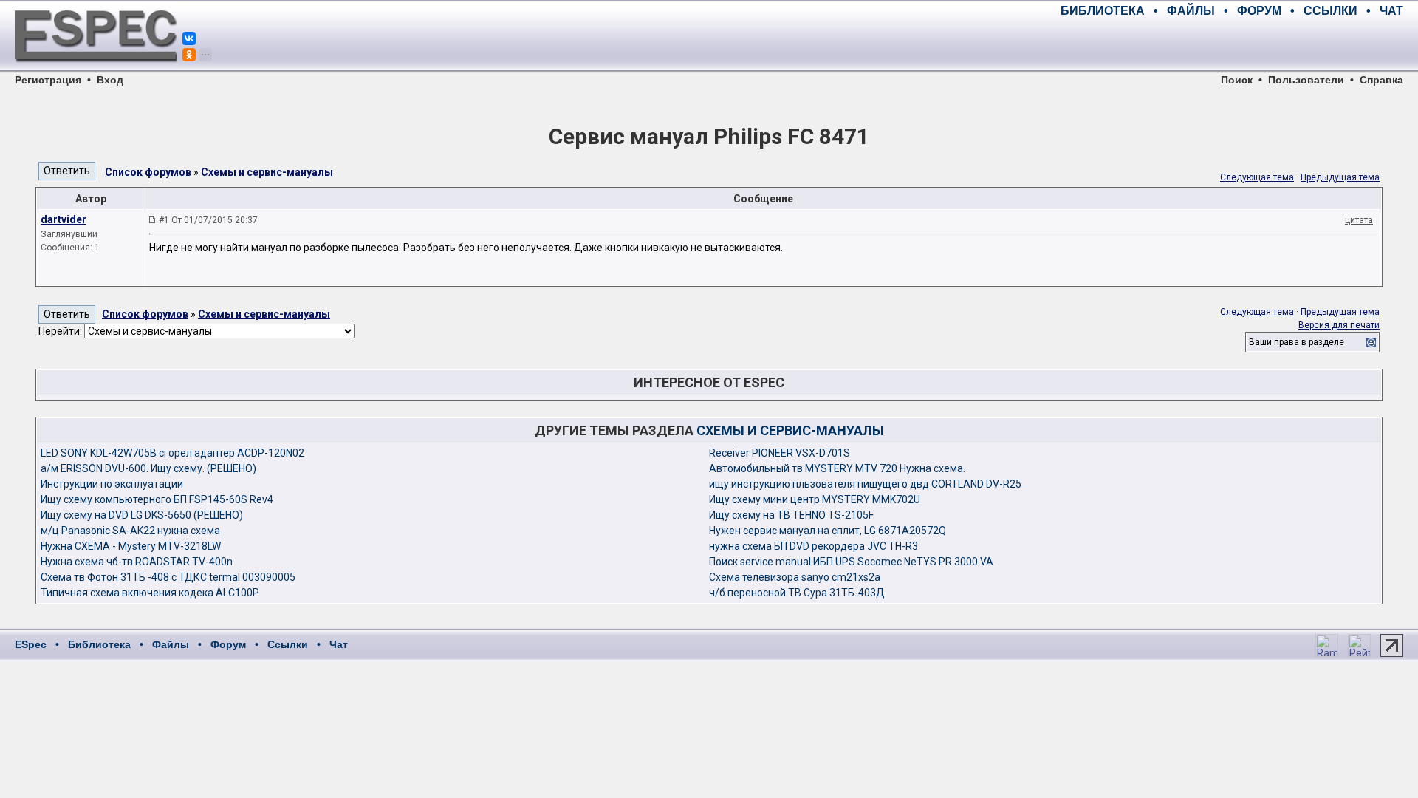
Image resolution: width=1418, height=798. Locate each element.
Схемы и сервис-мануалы (267, 172)
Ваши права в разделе (1296, 342)
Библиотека (99, 644)
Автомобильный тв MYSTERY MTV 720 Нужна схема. (837, 468)
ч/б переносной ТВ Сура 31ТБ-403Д (797, 592)
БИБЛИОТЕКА (1103, 10)
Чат (338, 644)
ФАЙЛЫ (1191, 10)
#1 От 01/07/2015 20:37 (208, 220)
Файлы (170, 644)
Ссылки (287, 644)
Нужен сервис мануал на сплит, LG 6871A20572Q (827, 530)
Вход (110, 80)
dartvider (63, 219)
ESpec (31, 644)
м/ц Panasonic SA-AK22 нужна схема (130, 530)
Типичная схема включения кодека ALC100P (150, 592)
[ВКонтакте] (189, 38)
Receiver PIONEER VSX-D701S (779, 453)
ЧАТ (1391, 10)
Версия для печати (1339, 325)
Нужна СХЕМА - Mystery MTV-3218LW (131, 546)
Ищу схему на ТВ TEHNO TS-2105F (791, 515)
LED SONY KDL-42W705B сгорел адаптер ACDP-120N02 (172, 453)
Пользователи (1306, 80)
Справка (1381, 80)
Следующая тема (1257, 177)
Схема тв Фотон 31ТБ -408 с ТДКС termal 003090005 (168, 577)
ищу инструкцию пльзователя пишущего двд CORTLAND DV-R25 (865, 484)
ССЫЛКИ (1330, 10)
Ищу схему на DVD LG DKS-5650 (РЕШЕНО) (142, 515)
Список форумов (148, 172)
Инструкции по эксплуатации (112, 484)
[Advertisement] (1230, 44)
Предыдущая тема (1340, 177)
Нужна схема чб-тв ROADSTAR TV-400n (137, 561)
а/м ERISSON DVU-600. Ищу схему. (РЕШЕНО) (148, 468)
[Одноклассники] (189, 54)
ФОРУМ (1259, 10)
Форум (228, 644)
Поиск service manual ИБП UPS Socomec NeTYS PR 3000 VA (851, 561)
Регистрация (48, 80)
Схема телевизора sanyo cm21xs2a (794, 577)
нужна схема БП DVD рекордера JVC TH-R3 (813, 546)
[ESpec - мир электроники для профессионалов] (96, 70)
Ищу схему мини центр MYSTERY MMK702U (814, 499)
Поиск (1237, 80)
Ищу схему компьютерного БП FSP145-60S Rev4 (157, 499)
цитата (1359, 220)
